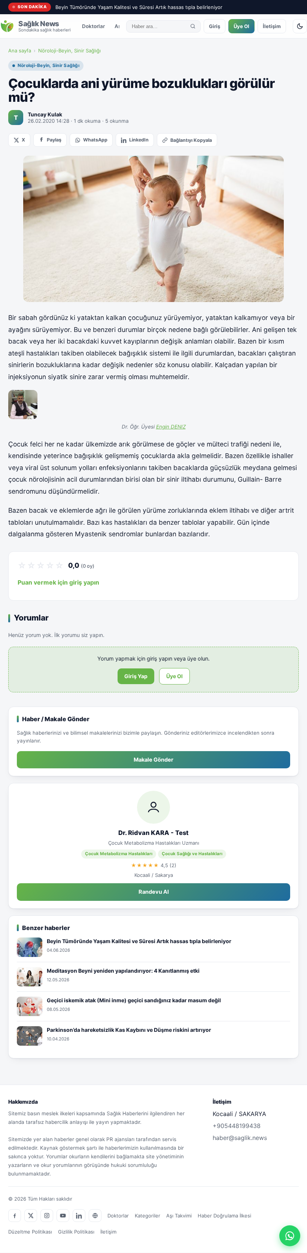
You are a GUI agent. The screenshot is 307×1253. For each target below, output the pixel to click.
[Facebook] (14, 1215)
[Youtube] (63, 1215)
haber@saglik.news (240, 1137)
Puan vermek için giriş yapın (58, 582)
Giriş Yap (136, 676)
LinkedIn (139, 140)
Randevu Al (154, 891)
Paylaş (54, 140)
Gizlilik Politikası (76, 1232)
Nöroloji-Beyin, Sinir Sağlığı (69, 51)
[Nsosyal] (95, 1215)
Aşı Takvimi (179, 1216)
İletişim (272, 26)
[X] (30, 1215)
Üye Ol (241, 26)
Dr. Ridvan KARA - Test (153, 832)
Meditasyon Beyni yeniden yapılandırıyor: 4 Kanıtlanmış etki (123, 970)
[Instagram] (46, 1215)
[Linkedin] (79, 1215)
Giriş (214, 26)
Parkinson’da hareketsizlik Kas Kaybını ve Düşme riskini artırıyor (129, 1030)
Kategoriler (147, 1216)
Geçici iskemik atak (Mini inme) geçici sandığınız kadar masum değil (134, 1000)
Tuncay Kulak (45, 114)
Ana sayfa (19, 51)
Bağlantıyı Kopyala (191, 140)
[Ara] (193, 26)
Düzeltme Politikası (30, 1232)
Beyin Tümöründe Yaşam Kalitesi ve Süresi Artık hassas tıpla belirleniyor (138, 7)
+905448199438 (237, 1125)
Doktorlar (93, 26)
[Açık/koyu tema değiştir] (300, 26)
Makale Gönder (153, 759)
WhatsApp (95, 140)
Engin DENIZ (171, 427)
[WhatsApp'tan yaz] (289, 1235)
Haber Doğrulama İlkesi (224, 1216)
